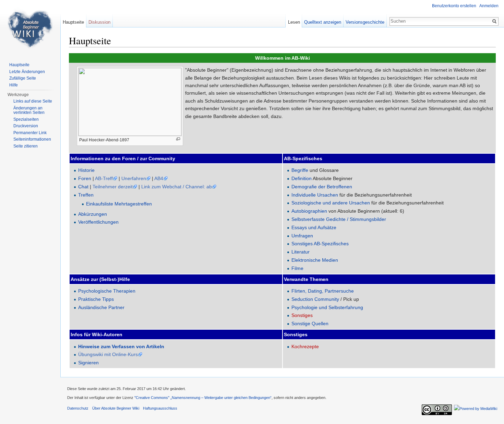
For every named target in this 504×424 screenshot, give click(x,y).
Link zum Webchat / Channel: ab (176, 186)
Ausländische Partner (101, 307)
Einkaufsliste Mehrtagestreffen (119, 204)
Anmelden (489, 5)
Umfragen (302, 235)
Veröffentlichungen (98, 222)
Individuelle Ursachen (314, 195)
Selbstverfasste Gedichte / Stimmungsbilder (338, 219)
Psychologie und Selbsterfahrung (327, 307)
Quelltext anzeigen (322, 22)
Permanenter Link (30, 132)
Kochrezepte (305, 346)
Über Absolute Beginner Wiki (115, 408)
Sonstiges (302, 315)
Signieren (88, 362)
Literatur (300, 252)
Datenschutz (77, 408)
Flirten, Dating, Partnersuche (322, 291)
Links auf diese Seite (32, 101)
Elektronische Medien (314, 260)
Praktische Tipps (96, 299)
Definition (301, 178)
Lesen (294, 22)
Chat (83, 186)
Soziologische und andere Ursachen (330, 202)
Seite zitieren (25, 146)
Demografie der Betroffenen (321, 186)
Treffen (86, 195)
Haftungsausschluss (160, 408)
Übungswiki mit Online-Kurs (108, 354)
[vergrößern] (178, 139)
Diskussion (99, 22)
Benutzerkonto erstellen (454, 5)
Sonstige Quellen (309, 323)
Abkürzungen (92, 214)
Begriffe (299, 170)
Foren (84, 178)
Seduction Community (315, 299)
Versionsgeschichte (365, 22)
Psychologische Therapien (106, 291)
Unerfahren (133, 178)
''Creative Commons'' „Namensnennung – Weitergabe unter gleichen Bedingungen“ (203, 398)
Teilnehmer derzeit (113, 186)
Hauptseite (73, 22)
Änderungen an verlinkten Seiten (29, 110)
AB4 (158, 178)
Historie (86, 170)
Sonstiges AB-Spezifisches (320, 243)
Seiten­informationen (32, 139)
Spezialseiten (26, 119)
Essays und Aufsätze (313, 227)
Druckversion (25, 125)
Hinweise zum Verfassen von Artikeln (121, 346)
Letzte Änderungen (27, 71)
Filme (297, 268)
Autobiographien (309, 211)
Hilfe (13, 85)
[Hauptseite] (30, 27)
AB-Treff (104, 178)
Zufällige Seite (22, 78)
